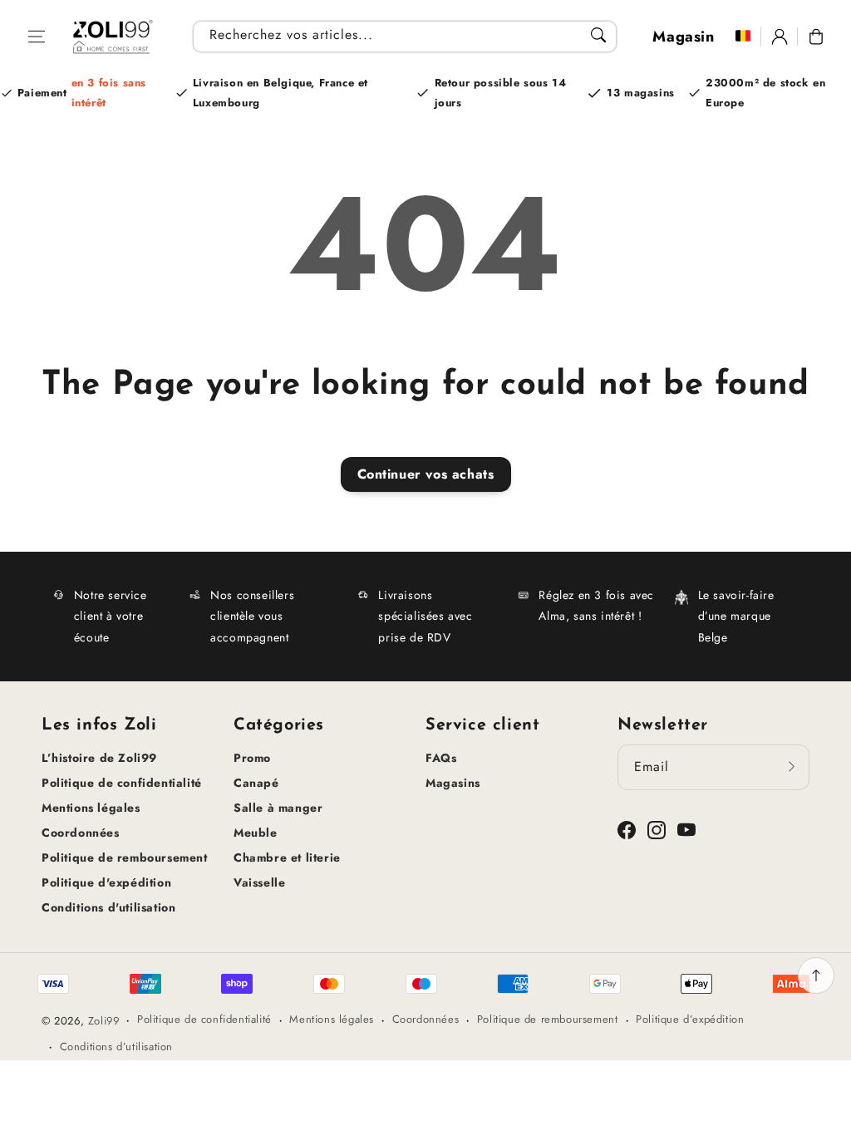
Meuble (256, 832)
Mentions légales (91, 807)
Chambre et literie (287, 857)
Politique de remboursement (125, 857)
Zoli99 (104, 1021)
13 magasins (641, 93)
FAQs (441, 757)
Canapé (256, 782)
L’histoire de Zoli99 (99, 757)
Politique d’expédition (690, 1019)
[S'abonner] (791, 766)
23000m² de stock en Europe (765, 92)
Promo (252, 757)
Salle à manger (278, 807)
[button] (36, 36)
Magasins (453, 782)
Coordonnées (81, 832)
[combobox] (404, 36)
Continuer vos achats (425, 474)
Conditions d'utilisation (108, 907)
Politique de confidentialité (122, 782)
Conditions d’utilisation (116, 1046)
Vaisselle (259, 882)
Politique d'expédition (106, 882)
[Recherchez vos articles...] (598, 35)
